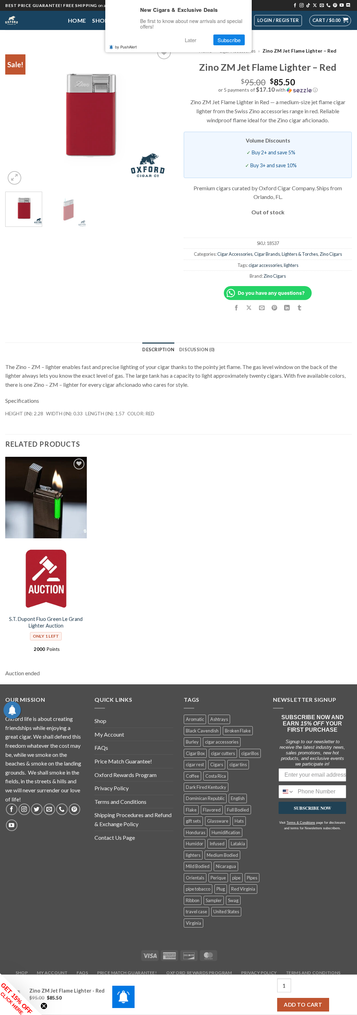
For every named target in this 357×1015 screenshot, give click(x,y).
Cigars (216, 764)
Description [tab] (158, 349)
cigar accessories (265, 265)
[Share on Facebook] (236, 308)
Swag (233, 900)
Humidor (194, 843)
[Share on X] (249, 308)
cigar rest (195, 764)
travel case (196, 911)
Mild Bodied (198, 866)
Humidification (226, 832)
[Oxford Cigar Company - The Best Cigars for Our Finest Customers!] (31, 20)
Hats (239, 821)
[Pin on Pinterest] (274, 308)
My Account (109, 734)
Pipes (252, 878)
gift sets (193, 821)
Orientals (195, 878)
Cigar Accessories (234, 254)
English (238, 798)
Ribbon (192, 900)
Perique (218, 878)
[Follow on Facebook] (295, 5)
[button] (330, 20)
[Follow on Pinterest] (335, 5)
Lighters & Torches (300, 254)
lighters (291, 265)
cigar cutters (223, 753)
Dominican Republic (205, 798)
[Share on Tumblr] (299, 308)
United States (226, 911)
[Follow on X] (315, 5)
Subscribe (229, 40)
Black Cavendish (202, 730)
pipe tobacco (198, 889)
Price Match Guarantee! (123, 761)
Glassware (217, 821)
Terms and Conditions (120, 801)
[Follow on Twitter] (37, 809)
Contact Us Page (114, 837)
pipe (236, 878)
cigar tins (238, 764)
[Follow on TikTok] (308, 5)
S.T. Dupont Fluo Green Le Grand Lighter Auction (46, 622)
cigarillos (250, 753)
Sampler (214, 900)
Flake (191, 810)
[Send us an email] (322, 5)
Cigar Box (195, 753)
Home (77, 20)
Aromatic (195, 719)
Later (190, 40)
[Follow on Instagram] (301, 5)
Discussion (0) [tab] (197, 349)
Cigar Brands (267, 254)
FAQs (101, 747)
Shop (100, 20)
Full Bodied (238, 810)
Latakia (238, 843)
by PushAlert (126, 46)
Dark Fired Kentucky (206, 787)
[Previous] (17, 115)
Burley (192, 742)
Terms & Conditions (301, 822)
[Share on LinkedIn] (287, 308)
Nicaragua (226, 866)
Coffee (192, 776)
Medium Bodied (222, 855)
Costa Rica (215, 776)
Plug (221, 889)
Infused (217, 843)
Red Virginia (243, 889)
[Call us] (328, 5)
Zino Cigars (331, 254)
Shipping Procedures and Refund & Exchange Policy (133, 819)
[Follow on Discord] (348, 5)
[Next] (161, 115)
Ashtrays (219, 719)
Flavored (212, 810)
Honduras (195, 832)
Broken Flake (238, 730)
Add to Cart (303, 1004)
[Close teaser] (43, 1005)
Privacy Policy (111, 788)
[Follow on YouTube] (342, 5)
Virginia (193, 923)
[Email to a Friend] (261, 308)
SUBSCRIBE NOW (312, 808)
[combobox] (286, 791)
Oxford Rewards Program (125, 774)
